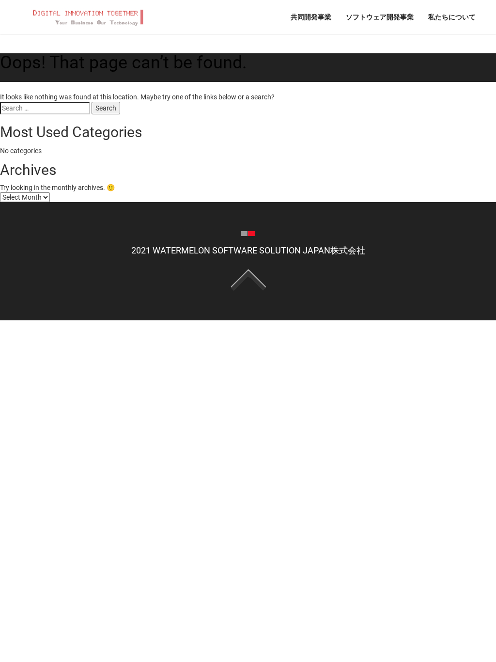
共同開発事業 (311, 16)
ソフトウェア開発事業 (380, 16)
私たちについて (452, 16)
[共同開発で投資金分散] (87, 16)
